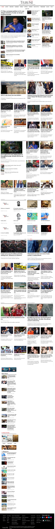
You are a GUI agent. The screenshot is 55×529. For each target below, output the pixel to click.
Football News (33, 517)
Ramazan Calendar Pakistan (16, 517)
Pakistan (11, 6)
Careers (23, 523)
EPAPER (34, 4)
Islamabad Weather (15, 523)
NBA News (32, 520)
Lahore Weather (14, 522)
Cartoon (27, 8)
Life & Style (36, 6)
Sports (26, 6)
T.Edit (8, 517)
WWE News (33, 523)
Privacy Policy (39, 517)
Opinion (30, 6)
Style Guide (38, 515)
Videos (8, 522)
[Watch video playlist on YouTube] (9, 369)
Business (17, 6)
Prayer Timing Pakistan (15, 515)
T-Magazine (42, 6)
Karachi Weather (14, 520)
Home (3, 6)
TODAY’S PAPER (22, 4)
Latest (6, 6)
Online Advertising (25, 517)
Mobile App (38, 522)
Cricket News (33, 515)
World (21, 6)
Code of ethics (39, 520)
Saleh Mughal (3, 159)
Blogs (47, 6)
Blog (7, 520)
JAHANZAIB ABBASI (4, 38)
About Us (23, 515)
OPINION (3, 199)
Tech (52, 6)
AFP (1, 320)
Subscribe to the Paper (26, 520)
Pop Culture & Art (30, 322)
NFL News (32, 522)
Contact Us (24, 522)
